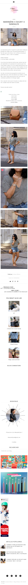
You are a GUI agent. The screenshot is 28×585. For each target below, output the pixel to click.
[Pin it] (18, 281)
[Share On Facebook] (13, 281)
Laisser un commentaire (14, 277)
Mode (14, 19)
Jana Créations (18, 100)
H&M (15, 96)
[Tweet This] (10, 281)
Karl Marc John (15, 94)
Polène (15, 97)
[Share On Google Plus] (15, 281)
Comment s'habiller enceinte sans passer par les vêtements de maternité (16, 546)
